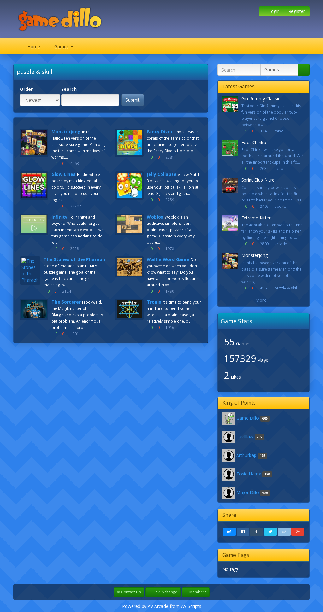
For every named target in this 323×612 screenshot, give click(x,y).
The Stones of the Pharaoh (74, 259)
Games (61, 47)
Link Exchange (164, 592)
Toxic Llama (248, 474)
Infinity (59, 217)
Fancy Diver (160, 132)
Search (69, 89)
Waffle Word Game (168, 259)
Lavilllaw (244, 437)
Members (197, 592)
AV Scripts (191, 606)
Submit (133, 100)
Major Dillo (247, 492)
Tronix (154, 302)
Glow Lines (63, 174)
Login (273, 11)
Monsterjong (66, 132)
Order (26, 89)
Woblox (155, 217)
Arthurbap (246, 455)
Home (33, 47)
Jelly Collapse (162, 174)
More (261, 300)
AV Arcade (158, 606)
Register (296, 11)
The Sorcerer (66, 302)
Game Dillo (247, 418)
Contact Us (130, 592)
